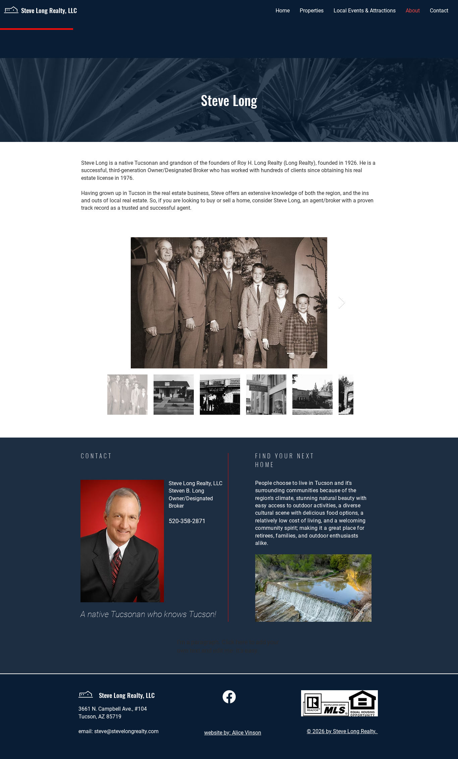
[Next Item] (342, 302)
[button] (312, 10)
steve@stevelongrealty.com (126, 731)
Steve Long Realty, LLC (49, 10)
